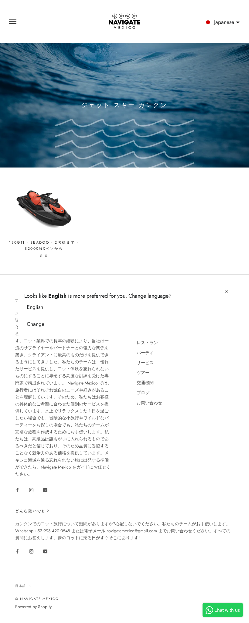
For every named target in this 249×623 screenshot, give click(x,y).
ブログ (143, 393)
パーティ (145, 353)
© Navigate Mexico (37, 598)
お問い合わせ (149, 403)
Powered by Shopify (33, 607)
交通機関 (145, 383)
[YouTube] (45, 489)
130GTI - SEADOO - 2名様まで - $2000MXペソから (44, 245)
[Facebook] (17, 489)
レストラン (147, 343)
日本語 (20, 586)
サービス (145, 363)
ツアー (143, 373)
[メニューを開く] (12, 21)
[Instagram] (31, 489)
